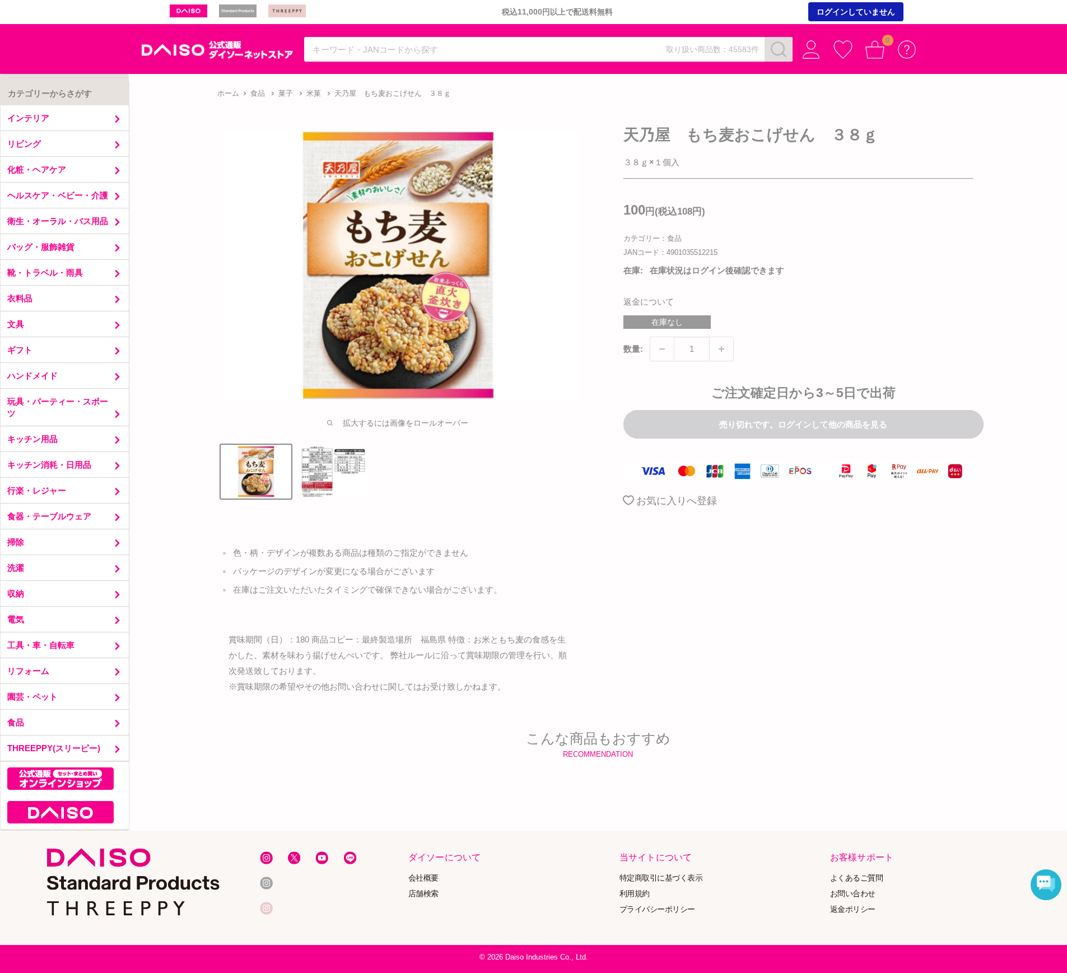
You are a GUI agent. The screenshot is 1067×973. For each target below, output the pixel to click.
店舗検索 (423, 894)
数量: (633, 348)
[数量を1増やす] (721, 349)
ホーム (228, 93)
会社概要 (423, 878)
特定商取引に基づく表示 (661, 878)
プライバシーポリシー (657, 909)
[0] (875, 49)
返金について (648, 301)
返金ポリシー (852, 909)
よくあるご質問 (856, 878)
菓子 (285, 93)
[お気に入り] (843, 49)
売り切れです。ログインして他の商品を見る (803, 424)
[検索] (779, 49)
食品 (257, 93)
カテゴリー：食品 (652, 238)
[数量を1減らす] (662, 349)
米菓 (313, 93)
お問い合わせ (852, 894)
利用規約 (634, 894)
